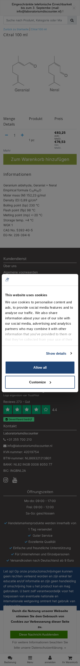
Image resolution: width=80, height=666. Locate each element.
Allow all (40, 367)
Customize (37, 382)
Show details (56, 353)
